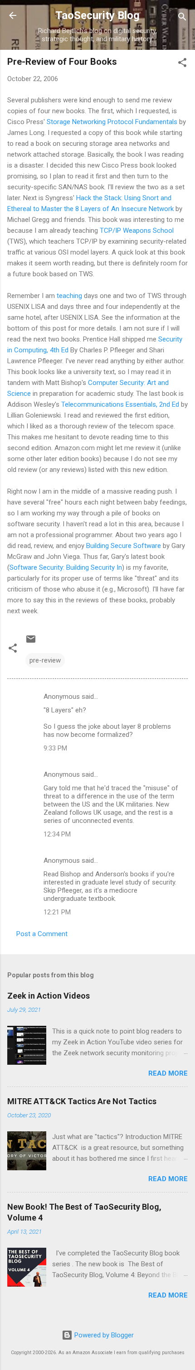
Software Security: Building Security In (66, 567)
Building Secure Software (123, 546)
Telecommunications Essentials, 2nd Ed (120, 404)
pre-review (45, 660)
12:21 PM (57, 912)
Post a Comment (42, 934)
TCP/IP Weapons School (137, 230)
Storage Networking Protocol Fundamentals (112, 122)
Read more (168, 1073)
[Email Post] (30, 642)
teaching (69, 296)
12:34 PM (57, 834)
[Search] (182, 18)
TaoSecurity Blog (97, 15)
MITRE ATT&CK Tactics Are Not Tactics (81, 1101)
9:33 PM (55, 748)
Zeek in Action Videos (48, 995)
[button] (182, 64)
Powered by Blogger (103, 1335)
